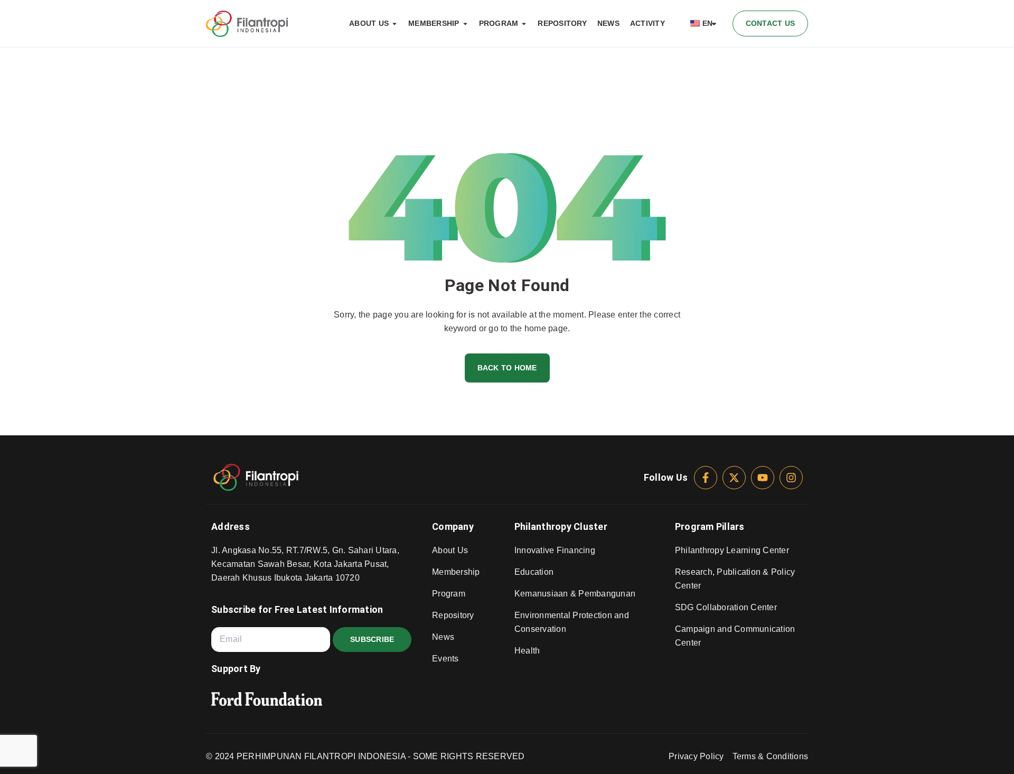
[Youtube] (762, 477)
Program (448, 593)
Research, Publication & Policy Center (735, 578)
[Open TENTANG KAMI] (394, 24)
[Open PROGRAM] (524, 24)
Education (533, 571)
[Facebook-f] (705, 477)
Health (527, 650)
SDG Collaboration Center (726, 607)
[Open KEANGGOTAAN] (465, 24)
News (443, 636)
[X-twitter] (734, 477)
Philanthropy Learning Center (732, 550)
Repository (453, 615)
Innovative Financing (554, 550)
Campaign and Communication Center (735, 635)
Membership (456, 571)
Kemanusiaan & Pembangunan (574, 593)
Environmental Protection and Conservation (571, 622)
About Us (450, 550)
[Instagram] (791, 477)
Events (445, 658)
